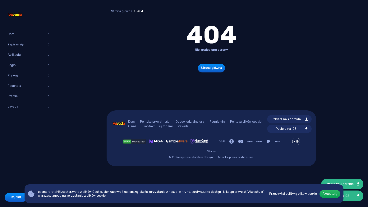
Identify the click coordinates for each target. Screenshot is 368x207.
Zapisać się (16, 44)
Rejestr (16, 197)
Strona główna (121, 11)
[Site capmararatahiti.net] (15, 15)
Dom (11, 34)
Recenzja (14, 86)
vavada (13, 106)
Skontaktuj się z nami (157, 126)
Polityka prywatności (155, 121)
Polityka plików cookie (245, 121)
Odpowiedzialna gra (190, 121)
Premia (13, 96)
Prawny (13, 75)
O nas (132, 126)
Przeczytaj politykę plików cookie (293, 194)
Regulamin (217, 121)
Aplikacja (14, 55)
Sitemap (211, 151)
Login (12, 65)
